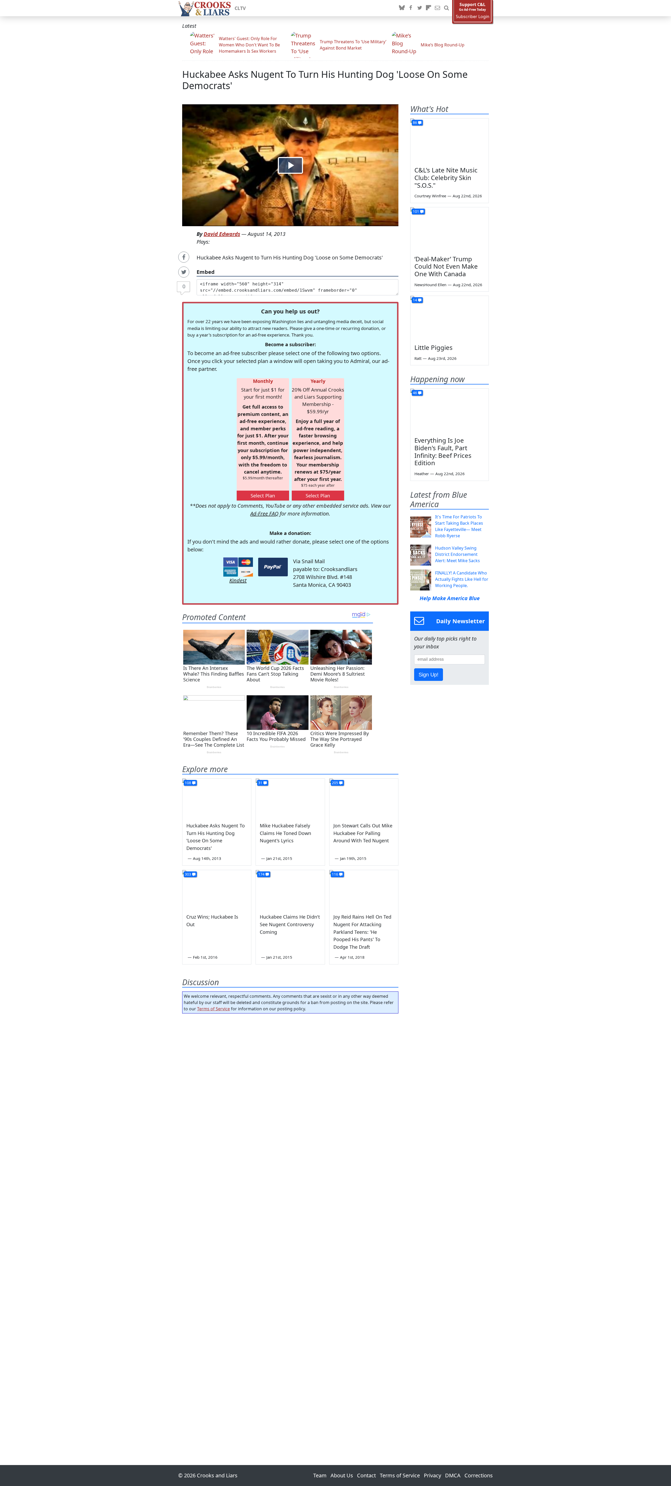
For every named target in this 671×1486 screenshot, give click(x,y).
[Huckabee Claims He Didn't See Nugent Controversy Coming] (290, 889)
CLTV (240, 8)
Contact (366, 1475)
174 (261, 874)
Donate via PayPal (273, 567)
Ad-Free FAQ (264, 513)
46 (415, 392)
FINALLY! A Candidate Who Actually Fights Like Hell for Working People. (461, 579)
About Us (342, 1475)
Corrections (478, 1475)
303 (188, 874)
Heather (421, 473)
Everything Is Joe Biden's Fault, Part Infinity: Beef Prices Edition (443, 451)
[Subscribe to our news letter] (437, 8)
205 (335, 782)
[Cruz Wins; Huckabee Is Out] (216, 889)
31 (260, 782)
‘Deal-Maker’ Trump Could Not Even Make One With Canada (446, 266)
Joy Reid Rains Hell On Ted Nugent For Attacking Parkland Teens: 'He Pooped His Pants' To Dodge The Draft (362, 932)
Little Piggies (433, 347)
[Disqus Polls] (290, 1085)
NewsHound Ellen (430, 284)
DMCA (453, 1475)
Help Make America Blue (450, 598)
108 (188, 782)
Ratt (417, 358)
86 (415, 122)
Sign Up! (429, 674)
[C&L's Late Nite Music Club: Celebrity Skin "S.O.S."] (449, 140)
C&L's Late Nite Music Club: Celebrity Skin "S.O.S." (446, 177)
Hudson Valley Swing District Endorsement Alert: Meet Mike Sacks (457, 554)
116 (335, 874)
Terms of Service (213, 1009)
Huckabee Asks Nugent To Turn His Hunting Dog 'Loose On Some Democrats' (325, 80)
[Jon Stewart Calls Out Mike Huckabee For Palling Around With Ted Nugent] (363, 798)
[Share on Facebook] (184, 257)
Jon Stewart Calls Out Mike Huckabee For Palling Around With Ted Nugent (362, 833)
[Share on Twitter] (184, 272)
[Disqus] (290, 1224)
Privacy (432, 1475)
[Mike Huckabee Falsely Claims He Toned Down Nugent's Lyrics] (290, 798)
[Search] (446, 8)
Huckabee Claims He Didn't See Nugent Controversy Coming (290, 924)
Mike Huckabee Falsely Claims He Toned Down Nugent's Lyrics (285, 833)
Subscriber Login (472, 16)
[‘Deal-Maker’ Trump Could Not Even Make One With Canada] (449, 229)
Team (320, 1475)
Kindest (238, 580)
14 (415, 299)
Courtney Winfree (430, 195)
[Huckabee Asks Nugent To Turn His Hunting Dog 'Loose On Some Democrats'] (216, 798)
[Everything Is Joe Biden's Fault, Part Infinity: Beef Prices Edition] (449, 411)
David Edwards (222, 233)
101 (416, 211)
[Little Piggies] (449, 318)
